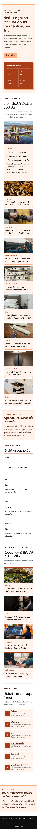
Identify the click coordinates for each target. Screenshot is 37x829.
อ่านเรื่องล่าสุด (10, 55)
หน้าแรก (4, 819)
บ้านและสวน (18, 819)
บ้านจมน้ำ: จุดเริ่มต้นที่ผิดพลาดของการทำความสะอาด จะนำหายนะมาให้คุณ (18, 158)
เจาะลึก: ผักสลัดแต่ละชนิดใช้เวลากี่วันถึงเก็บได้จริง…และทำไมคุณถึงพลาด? (18, 591)
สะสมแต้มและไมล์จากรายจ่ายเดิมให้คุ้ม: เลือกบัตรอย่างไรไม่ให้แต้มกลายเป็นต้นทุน (18, 233)
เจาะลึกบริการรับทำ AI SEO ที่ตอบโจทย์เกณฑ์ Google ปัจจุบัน (17, 646)
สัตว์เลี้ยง (20, 822)
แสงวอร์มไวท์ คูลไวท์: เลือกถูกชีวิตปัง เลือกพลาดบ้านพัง (18, 373)
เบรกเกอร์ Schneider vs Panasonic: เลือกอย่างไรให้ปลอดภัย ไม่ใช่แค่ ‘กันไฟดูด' (18, 290)
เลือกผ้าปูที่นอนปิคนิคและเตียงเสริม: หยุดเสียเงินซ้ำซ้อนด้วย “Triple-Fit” (18, 316)
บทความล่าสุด (27, 822)
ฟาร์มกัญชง (15, 733)
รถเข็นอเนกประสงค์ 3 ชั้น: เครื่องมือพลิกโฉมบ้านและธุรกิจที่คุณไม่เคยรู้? (18, 401)
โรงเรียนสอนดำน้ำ (17, 744)
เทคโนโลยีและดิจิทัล (28, 819)
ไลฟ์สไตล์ (10, 819)
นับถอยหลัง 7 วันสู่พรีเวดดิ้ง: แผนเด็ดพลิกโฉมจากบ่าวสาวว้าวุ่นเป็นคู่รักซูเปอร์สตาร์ (17, 620)
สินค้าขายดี (15, 754)
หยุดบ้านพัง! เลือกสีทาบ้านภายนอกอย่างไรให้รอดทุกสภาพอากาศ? (17, 345)
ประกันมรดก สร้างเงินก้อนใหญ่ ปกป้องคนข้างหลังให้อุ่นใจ (16, 675)
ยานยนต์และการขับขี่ (11, 822)
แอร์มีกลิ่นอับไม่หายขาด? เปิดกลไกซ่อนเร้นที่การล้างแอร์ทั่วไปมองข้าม (17, 203)
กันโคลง (14, 711)
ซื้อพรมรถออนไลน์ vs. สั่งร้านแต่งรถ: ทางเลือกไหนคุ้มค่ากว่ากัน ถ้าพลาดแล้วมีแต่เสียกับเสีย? (17, 261)
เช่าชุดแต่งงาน (16, 722)
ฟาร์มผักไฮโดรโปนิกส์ (18, 765)
